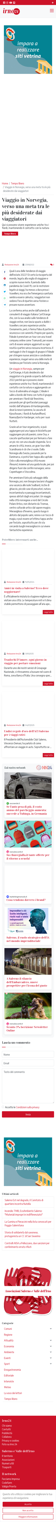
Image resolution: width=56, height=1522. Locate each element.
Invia (28, 1114)
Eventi (7, 1358)
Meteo (7, 1387)
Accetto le (22, 1107)
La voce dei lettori (13, 1393)
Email (6, 1063)
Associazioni (8, 1459)
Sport (7, 1363)
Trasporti (6, 1467)
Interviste (9, 1381)
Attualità (8, 1340)
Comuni (8, 1328)
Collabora (6, 1436)
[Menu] (52, 10)
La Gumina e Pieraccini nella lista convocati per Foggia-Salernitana (28, 1223)
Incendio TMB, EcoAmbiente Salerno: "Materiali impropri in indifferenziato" (24, 1212)
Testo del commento (14, 1071)
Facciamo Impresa (11, 1478)
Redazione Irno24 (12, 264)
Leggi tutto (48, 612)
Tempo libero (17, 183)
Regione (8, 1334)
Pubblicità (7, 1433)
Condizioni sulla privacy (27, 1107)
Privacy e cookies (10, 1440)
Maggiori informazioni (28, 1516)
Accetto (28, 1504)
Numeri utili (8, 1463)
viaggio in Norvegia (22, 368)
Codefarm (7, 1482)
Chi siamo (7, 1425)
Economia (9, 1346)
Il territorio (7, 1455)
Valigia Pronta (9, 1486)
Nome (7, 1054)
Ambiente (9, 1352)
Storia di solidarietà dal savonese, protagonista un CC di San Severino (22, 1234)
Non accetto (28, 1510)
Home (5, 183)
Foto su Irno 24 (9, 1444)
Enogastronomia (12, 1369)
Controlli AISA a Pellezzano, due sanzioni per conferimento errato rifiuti (27, 1245)
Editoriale (9, 1375)
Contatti (6, 1429)
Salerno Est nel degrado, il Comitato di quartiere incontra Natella (24, 1201)
